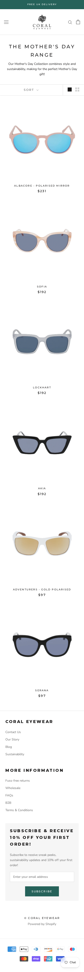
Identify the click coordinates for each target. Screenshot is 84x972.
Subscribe (42, 891)
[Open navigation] (6, 22)
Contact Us (13, 732)
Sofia (42, 286)
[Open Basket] (78, 22)
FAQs (9, 795)
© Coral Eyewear (42, 918)
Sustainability (14, 754)
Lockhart (42, 387)
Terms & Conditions (19, 810)
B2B (8, 803)
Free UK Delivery (42, 4)
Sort (30, 89)
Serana (42, 690)
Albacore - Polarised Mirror (42, 185)
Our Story (12, 739)
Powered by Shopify (42, 924)
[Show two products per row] (77, 89)
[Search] (70, 22)
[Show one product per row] (70, 89)
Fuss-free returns (17, 780)
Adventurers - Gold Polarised (42, 589)
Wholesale (12, 788)
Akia (42, 488)
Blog (8, 747)
